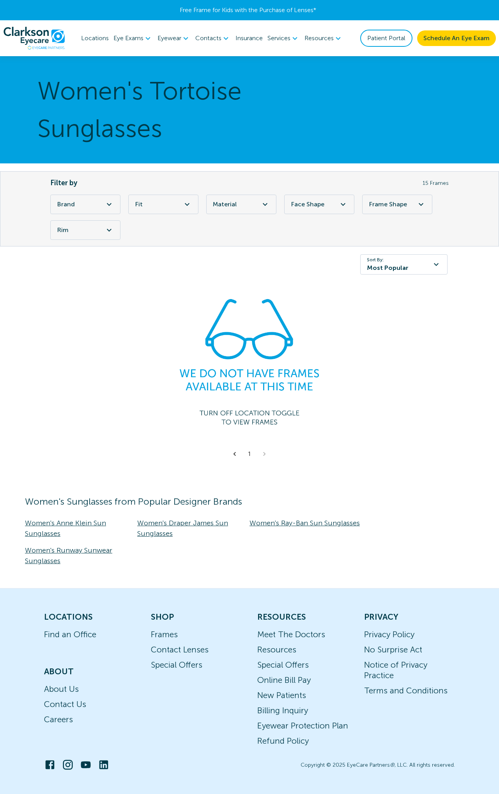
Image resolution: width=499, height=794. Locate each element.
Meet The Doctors (291, 634)
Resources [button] (319, 38)
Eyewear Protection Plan (302, 725)
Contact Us (65, 704)
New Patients (281, 695)
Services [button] (278, 38)
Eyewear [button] (169, 38)
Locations (95, 38)
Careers (58, 719)
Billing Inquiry (282, 710)
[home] (34, 38)
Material (225, 204)
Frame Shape (388, 204)
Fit (139, 204)
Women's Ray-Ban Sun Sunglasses (305, 523)
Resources (276, 649)
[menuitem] (133, 38)
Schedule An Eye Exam (456, 38)
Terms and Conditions (406, 690)
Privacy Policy (389, 634)
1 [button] (249, 454)
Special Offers (176, 665)
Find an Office (70, 634)
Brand (66, 204)
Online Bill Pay (284, 680)
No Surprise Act (393, 649)
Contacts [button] (208, 38)
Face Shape (307, 204)
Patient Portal (386, 38)
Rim (63, 230)
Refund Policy (283, 741)
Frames (164, 634)
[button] (234, 454)
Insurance (249, 38)
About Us (61, 689)
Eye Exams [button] (128, 38)
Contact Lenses (180, 649)
